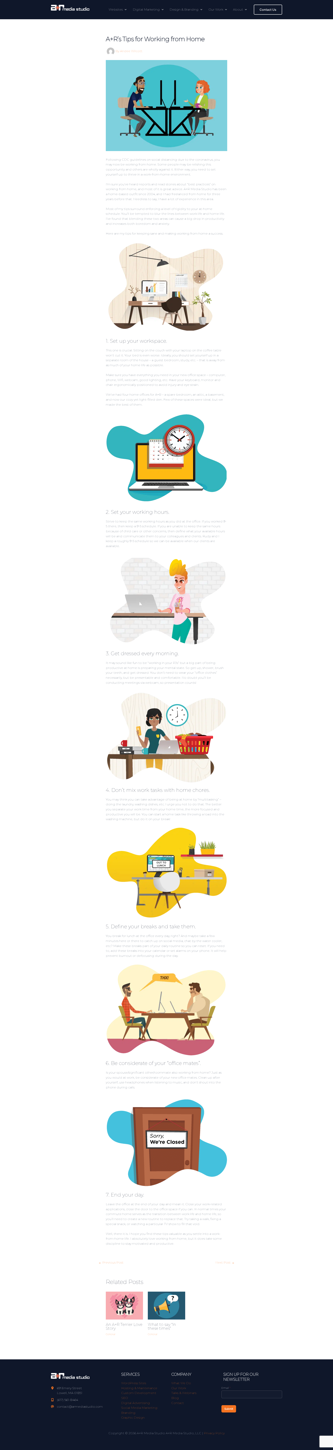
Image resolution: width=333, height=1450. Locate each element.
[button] (125, 9)
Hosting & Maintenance (139, 1388)
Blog (175, 1398)
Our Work (216, 9)
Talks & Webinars (183, 1393)
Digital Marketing (146, 9)
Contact (177, 1403)
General (110, 1334)
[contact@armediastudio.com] (77, 1406)
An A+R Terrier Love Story (124, 1326)
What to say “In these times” (162, 1326)
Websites (116, 9)
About (238, 9)
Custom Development (138, 1393)
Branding (128, 1413)
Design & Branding (184, 9)
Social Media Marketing (139, 1408)
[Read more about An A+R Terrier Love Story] (124, 1305)
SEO (124, 1398)
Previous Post (111, 1262)
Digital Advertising (135, 1403)
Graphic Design (133, 1417)
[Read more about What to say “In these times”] (166, 1305)
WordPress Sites (133, 1383)
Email (225, 1388)
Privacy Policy (214, 1433)
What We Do (181, 1383)
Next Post (225, 1262)
